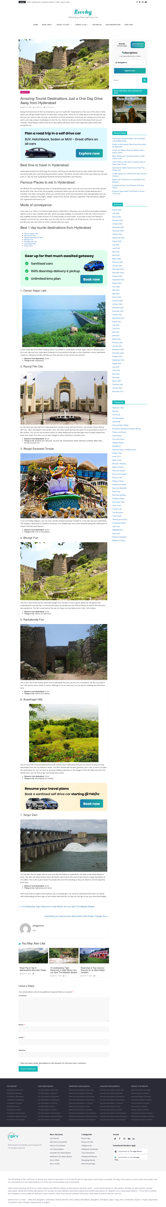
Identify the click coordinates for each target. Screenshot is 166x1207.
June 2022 (116, 286)
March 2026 (116, 217)
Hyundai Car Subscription (60, 1153)
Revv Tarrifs (55, 1164)
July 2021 (115, 325)
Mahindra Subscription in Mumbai (80, 1093)
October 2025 (117, 234)
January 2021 (117, 346)
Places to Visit (63, 25)
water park (116, 533)
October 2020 (117, 356)
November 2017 (118, 391)
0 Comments (50, 107)
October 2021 (117, 314)
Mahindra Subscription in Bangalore (81, 1097)
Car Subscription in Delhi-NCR (48, 1090)
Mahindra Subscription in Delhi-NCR (81, 1090)
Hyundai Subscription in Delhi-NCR (112, 1090)
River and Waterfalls (119, 488)
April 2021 (116, 335)
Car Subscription (113, 25)
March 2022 (116, 297)
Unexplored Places (119, 523)
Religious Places (118, 481)
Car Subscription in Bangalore (48, 1097)
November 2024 (118, 272)
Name (22, 1024)
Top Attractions (117, 512)
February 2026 (117, 220)
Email (21, 1037)
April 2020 (116, 377)
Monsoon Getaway (119, 463)
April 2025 (116, 255)
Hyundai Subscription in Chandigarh (113, 1120)
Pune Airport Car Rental (139, 1106)
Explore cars (130, 71)
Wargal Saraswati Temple (33, 237)
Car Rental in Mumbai (14, 1093)
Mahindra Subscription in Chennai (81, 1103)
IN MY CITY (25, 92)
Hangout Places (118, 442)
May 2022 (115, 290)
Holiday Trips (117, 453)
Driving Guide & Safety (120, 425)
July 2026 (115, 213)
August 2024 (116, 283)
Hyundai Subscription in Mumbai (111, 1093)
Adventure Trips (118, 408)
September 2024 (118, 279)
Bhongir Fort (28, 239)
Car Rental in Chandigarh (16, 1120)
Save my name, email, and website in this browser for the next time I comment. (53, 1063)
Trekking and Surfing (119, 519)
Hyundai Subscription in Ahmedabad (113, 1113)
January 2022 (117, 304)
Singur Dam (28, 246)
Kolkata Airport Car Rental (140, 1110)
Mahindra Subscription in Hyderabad (82, 1100)
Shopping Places (118, 498)
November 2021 (118, 311)
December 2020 (118, 349)
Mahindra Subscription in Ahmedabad (82, 1113)
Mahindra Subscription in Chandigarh (82, 1120)
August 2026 (116, 210)
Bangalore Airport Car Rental (141, 1097)
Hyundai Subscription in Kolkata (111, 1110)
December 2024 (118, 269)
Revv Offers (55, 1160)
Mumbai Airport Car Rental (140, 1093)
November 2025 (118, 231)
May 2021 (115, 332)
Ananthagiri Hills (30, 244)
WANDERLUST (117, 530)
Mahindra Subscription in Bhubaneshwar (83, 1116)
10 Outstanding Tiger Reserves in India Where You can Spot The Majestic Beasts (57, 906)
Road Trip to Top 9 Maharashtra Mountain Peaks (33, 968)
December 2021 (118, 307)
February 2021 (117, 342)
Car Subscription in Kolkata (47, 1110)
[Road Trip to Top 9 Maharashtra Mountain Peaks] (33, 955)
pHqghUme (39, 107)
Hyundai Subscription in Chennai (111, 1103)
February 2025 (117, 262)
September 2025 (118, 238)
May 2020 (115, 374)
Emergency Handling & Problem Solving (126, 428)
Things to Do (86, 1145)
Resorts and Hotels (119, 484)
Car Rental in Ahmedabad (16, 1113)
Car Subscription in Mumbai (47, 1093)
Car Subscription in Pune (46, 1106)
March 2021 (116, 339)
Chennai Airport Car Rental (140, 1103)
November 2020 (118, 353)
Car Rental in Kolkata (14, 1110)
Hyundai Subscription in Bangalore (112, 1097)
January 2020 (117, 388)
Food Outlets (117, 435)
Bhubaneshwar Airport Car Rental (142, 1116)
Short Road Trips (118, 502)
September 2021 (118, 318)
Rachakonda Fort (30, 241)
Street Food (116, 505)
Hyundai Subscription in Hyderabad (112, 1100)
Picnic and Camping (119, 474)
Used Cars (128, 25)
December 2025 (118, 227)
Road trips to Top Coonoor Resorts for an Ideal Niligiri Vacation (93, 970)
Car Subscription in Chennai (47, 1103)
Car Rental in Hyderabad (15, 1100)
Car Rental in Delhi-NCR (15, 1090)
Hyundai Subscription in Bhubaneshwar (113, 1116)
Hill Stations (116, 446)
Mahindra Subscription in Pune (79, 1106)
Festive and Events (119, 432)
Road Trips (46, 25)
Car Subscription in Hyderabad (48, 1100)
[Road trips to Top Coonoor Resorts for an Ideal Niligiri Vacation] (94, 955)
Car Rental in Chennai (14, 1103)
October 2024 (117, 276)
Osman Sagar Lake (31, 233)
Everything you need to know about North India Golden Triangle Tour (77, 916)
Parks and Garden (118, 470)
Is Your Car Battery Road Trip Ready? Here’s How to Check (48, 2)
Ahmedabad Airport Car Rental (142, 1113)
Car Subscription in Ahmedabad (49, 1113)
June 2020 (116, 370)
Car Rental (97, 25)
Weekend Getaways (119, 537)
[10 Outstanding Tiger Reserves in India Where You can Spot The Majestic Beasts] (63, 955)
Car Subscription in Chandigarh (49, 1120)
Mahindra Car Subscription (61, 1156)
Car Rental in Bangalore (15, 1097)
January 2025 (117, 265)
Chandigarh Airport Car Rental (141, 1120)
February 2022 (117, 300)
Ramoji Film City (30, 235)
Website (22, 1050)
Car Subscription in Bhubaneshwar (50, 1116)
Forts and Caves (118, 439)
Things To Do (81, 25)
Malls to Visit (116, 460)
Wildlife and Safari (118, 540)
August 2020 (116, 363)
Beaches (115, 411)
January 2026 (117, 224)
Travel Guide (117, 516)
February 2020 (117, 384)
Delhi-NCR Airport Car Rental (141, 1090)
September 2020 (118, 360)
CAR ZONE (116, 422)
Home (35, 25)
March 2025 (116, 259)
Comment (23, 995)
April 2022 (116, 293)
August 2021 (116, 321)
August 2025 (116, 241)
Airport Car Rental (57, 1145)
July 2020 (115, 367)
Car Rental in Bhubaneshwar (17, 1116)
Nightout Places (118, 467)
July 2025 (115, 245)
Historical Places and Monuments (124, 449)
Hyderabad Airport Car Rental (141, 1100)
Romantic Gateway (119, 495)
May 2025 (115, 252)
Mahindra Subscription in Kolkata (80, 1110)
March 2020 (116, 381)
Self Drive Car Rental (58, 1142)
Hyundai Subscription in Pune (110, 1106)
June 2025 (116, 248)
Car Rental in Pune (13, 1106)
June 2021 (116, 328)
